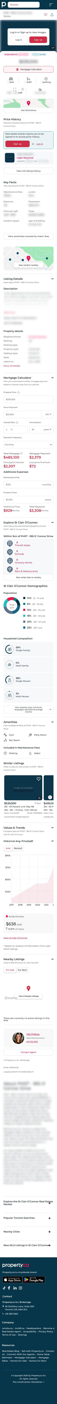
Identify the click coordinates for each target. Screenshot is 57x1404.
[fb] (10, 1288)
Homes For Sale (18, 1360)
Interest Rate (10, 422)
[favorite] (39, 779)
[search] (24, 5)
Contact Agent (28, 1052)
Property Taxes (10, 492)
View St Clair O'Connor (15, 938)
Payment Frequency (13, 437)
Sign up (38, 39)
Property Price (11, 392)
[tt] (4, 1288)
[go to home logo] (15, 1265)
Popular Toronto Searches (19, 1218)
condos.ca (7, 1328)
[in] (21, 1288)
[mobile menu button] (52, 4)
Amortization (35, 422)
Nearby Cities (12, 1231)
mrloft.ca (19, 1328)
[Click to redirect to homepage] (4, 5)
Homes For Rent (37, 1360)
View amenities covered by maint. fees (28, 236)
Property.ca (8, 1272)
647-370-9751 (32, 1042)
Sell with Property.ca (33, 1351)
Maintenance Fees (11, 477)
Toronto (7, 16)
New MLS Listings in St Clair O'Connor (26, 1245)
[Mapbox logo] (10, 998)
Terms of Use (9, 1334)
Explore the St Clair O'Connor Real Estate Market (28, 1203)
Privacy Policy (46, 1331)
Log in (18, 39)
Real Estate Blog (10, 1351)
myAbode (24, 1272)
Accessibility (29, 1331)
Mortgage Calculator (25, 1357)
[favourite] (45, 14)
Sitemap (22, 1334)
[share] (52, 14)
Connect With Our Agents (21, 1354)
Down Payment (11, 407)
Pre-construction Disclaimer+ (28, 1382)
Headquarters (34, 1328)
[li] (15, 1288)
